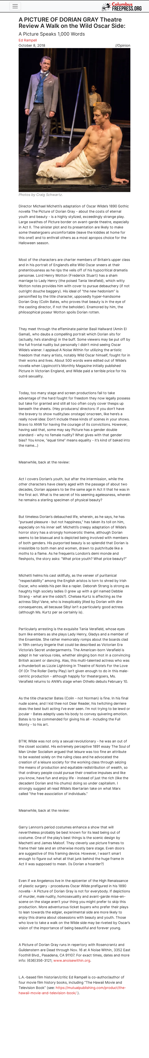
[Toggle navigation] (15, 6)
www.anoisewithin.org (71, 960)
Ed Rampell (28, 40)
